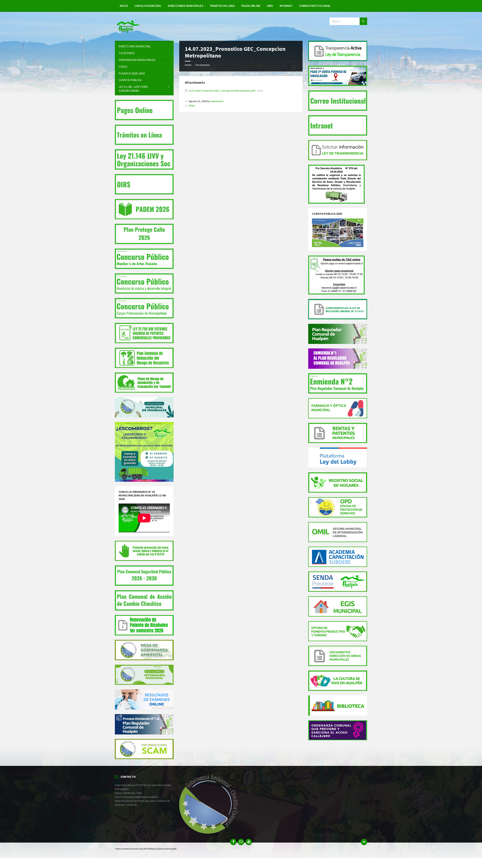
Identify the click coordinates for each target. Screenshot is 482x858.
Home (188, 65)
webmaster (217, 101)
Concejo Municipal (147, 6)
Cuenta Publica (130, 80)
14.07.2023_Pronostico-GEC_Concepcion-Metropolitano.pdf (222, 90)
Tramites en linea (222, 6)
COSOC (123, 66)
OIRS (270, 6)
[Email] (241, 842)
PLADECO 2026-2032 (132, 73)
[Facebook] (233, 842)
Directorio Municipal (135, 46)
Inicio (124, 6)
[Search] (363, 21)
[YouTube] (249, 842)
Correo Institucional (315, 6)
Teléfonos (127, 53)
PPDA (192, 105)
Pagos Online (250, 6)
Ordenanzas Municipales (137, 60)
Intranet (286, 6)
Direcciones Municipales (185, 6)
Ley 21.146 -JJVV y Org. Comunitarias (133, 89)
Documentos (203, 65)
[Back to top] (364, 842)
